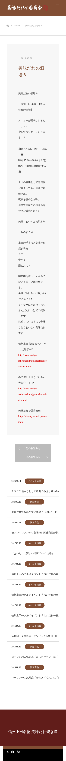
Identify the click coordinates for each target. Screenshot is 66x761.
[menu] (58, 5)
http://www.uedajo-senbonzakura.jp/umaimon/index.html (32, 394)
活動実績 (34, 502)
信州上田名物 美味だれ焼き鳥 (33, 732)
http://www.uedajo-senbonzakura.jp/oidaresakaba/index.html (32, 361)
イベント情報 (34, 481)
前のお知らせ (33, 448)
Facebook (12, 751)
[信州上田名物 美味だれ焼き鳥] (27, 8)
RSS (18, 751)
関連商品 (34, 522)
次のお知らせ (33, 457)
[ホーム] (8, 20)
